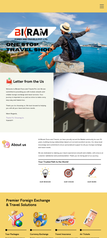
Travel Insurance (63, 234)
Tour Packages (12, 234)
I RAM (34, 33)
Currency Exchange (39, 234)
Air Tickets (85, 234)
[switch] (102, 6)
